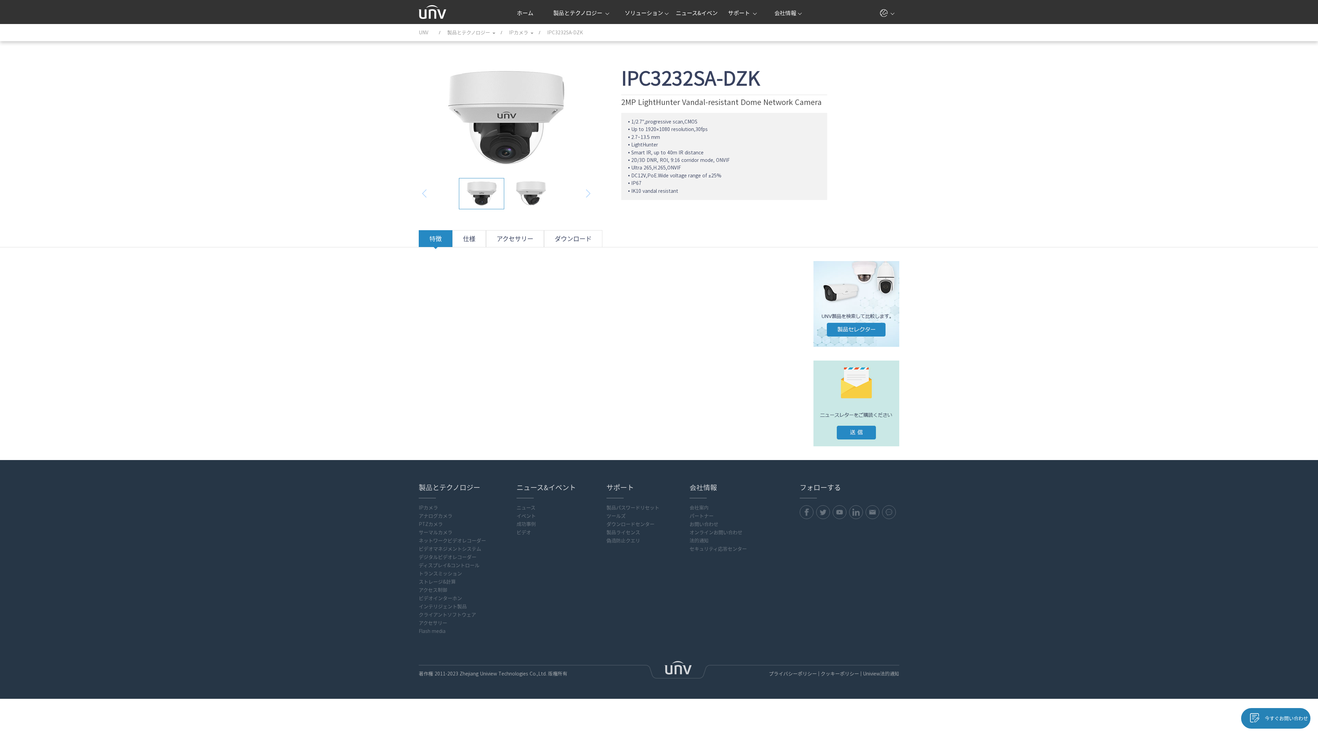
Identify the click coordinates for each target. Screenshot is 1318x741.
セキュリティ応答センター (718, 548)
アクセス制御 (433, 590)
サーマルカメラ (435, 532)
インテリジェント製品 (443, 606)
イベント (526, 516)
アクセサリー (515, 239)
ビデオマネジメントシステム (450, 548)
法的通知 (699, 540)
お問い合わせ (704, 524)
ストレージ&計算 (437, 581)
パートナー (702, 516)
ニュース (526, 507)
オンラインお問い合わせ (716, 532)
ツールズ (616, 516)
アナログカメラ (435, 516)
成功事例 (526, 524)
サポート (739, 13)
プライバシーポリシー (793, 673)
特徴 (435, 239)
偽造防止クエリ (623, 540)
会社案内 (699, 507)
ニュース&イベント (697, 17)
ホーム (525, 13)
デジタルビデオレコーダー (447, 557)
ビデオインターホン (440, 598)
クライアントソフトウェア (447, 614)
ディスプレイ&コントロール (449, 565)
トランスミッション (440, 573)
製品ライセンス (623, 532)
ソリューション (644, 13)
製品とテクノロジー (578, 13)
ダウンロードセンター (630, 524)
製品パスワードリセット (632, 507)
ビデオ (524, 532)
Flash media (432, 631)
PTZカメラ (431, 524)
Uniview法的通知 (881, 673)
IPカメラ (428, 507)
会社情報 (785, 13)
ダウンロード (573, 239)
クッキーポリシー (840, 673)
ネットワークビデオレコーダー (452, 540)
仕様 (469, 239)
